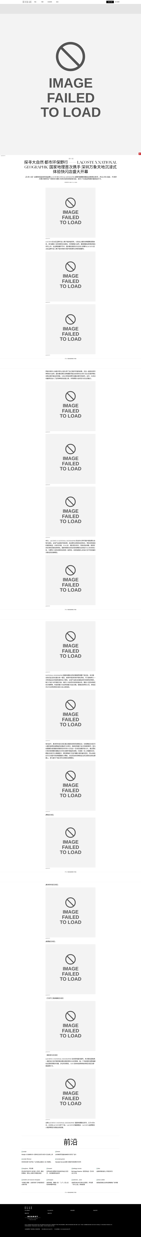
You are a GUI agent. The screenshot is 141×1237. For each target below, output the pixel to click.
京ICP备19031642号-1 (47, 1229)
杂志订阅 (110, 2)
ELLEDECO (50, 1210)
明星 (42, 2)
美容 (57, 2)
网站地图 (72, 1210)
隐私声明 (27, 1213)
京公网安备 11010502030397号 (62, 1229)
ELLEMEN (27, 1210)
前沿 (70, 1142)
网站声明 (95, 1210)
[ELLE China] (28, 2)
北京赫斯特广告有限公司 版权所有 (32, 1229)
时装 (35, 2)
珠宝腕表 (50, 2)
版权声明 (50, 1213)
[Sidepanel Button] (24, 2)
